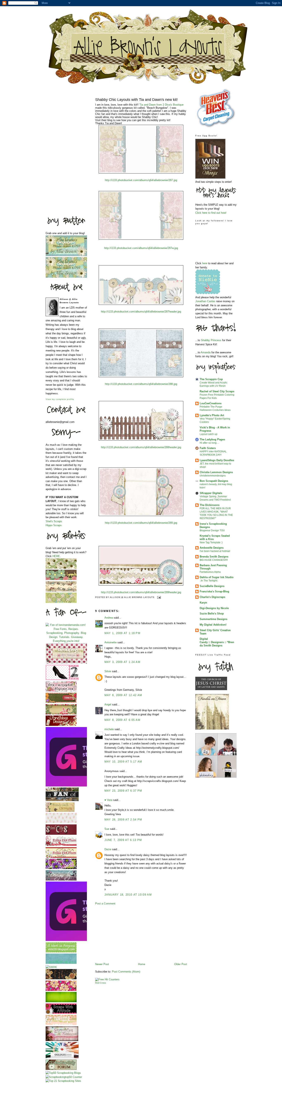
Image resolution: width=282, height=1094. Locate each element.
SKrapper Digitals (211, 493)
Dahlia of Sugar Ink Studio (216, 577)
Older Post (180, 964)
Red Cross (100, 983)
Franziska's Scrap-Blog (214, 591)
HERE (56, 556)
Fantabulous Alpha (210, 572)
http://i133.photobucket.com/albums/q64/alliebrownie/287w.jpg (141, 248)
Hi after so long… (209, 442)
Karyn (203, 602)
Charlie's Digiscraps (212, 597)
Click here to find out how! (210, 212)
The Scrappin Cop (211, 379)
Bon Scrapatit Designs (214, 480)
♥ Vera (108, 800)
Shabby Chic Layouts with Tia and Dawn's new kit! (136, 100)
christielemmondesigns (213, 475)
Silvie (107, 671)
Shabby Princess (211, 340)
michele (109, 729)
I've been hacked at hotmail (215, 551)
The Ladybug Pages (212, 439)
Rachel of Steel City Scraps (217, 391)
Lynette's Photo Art (212, 415)
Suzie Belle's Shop (212, 613)
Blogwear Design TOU (212, 530)
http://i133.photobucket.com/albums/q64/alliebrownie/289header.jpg (141, 592)
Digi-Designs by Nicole (214, 608)
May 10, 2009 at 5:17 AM (123, 761)
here (205, 263)
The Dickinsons (209, 505)
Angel (107, 704)
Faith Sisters (208, 448)
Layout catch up (208, 434)
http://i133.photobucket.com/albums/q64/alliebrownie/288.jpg (141, 383)
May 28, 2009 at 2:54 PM (123, 819)
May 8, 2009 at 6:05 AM (122, 719)
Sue (106, 828)
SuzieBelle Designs (212, 586)
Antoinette (110, 642)
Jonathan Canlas (205, 301)
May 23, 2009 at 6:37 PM (123, 790)
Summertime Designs (213, 619)
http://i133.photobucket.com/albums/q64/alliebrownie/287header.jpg (141, 311)
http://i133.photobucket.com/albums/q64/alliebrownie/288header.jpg (141, 447)
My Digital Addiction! (213, 624)
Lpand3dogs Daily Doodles (217, 460)
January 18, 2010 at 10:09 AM (128, 894)
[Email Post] (158, 597)
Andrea (108, 617)
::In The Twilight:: (209, 580)
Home (141, 964)
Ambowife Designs (212, 547)
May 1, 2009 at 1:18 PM (122, 633)
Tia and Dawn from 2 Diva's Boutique (161, 104)
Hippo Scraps (54, 525)
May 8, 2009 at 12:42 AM (123, 695)
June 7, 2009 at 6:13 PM (123, 840)
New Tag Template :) (211, 542)
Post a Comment (105, 903)
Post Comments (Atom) (126, 971)
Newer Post (102, 964)
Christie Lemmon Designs (216, 472)
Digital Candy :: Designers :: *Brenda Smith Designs (217, 642)
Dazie (107, 849)
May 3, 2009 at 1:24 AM (122, 662)
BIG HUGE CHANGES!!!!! (214, 560)
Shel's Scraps (54, 521)
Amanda (206, 352)
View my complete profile (60, 399)
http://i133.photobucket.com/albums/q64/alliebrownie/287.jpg (141, 180)
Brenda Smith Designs (214, 556)
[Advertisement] (62, 149)
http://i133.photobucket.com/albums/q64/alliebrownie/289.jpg (141, 522)
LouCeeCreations (211, 403)
